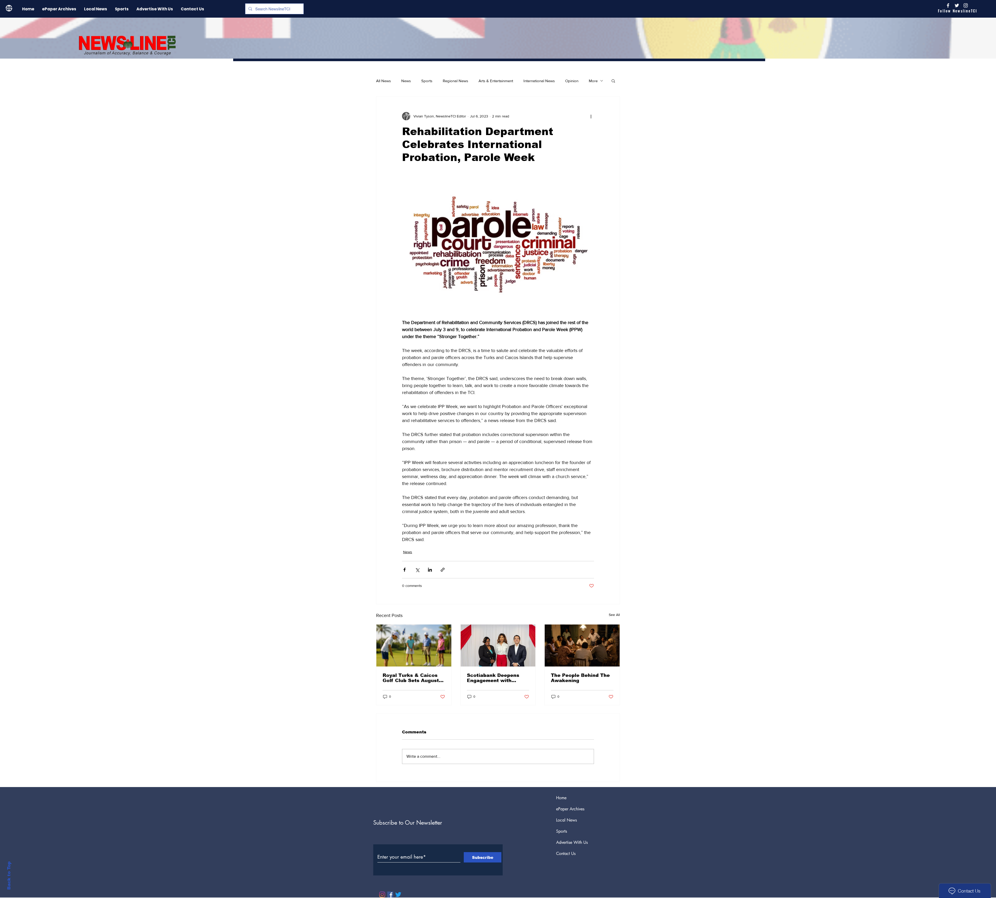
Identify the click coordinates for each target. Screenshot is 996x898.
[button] (613, 81)
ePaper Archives (570, 809)
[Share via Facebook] (404, 569)
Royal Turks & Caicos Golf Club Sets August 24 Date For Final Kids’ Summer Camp (411, 678)
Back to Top (8, 875)
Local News (566, 820)
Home (561, 798)
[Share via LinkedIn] (429, 569)
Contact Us (566, 853)
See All (614, 615)
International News (539, 81)
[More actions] (591, 116)
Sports (426, 81)
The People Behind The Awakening (580, 678)
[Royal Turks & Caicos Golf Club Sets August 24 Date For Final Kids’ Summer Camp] (413, 646)
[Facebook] (390, 894)
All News (383, 81)
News (406, 81)
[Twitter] (398, 894)
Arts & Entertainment (496, 81)
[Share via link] (442, 569)
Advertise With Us (572, 842)
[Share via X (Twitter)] (417, 569)
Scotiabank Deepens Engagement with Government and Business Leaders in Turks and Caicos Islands (493, 678)
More (593, 81)
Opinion (571, 81)
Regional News (455, 81)
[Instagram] (966, 5)
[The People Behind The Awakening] (582, 646)
